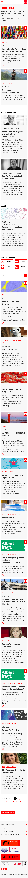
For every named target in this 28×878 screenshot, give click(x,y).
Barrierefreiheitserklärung (14, 874)
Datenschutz (4, 874)
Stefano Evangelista (7, 592)
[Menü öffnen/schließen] (2, 2)
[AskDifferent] (14, 843)
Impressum (24, 874)
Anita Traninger (10, 640)
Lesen (9, 42)
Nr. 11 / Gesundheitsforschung (16, 472)
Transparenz (5, 828)
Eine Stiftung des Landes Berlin (11, 834)
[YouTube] (7, 868)
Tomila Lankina (6, 723)
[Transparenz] (14, 850)
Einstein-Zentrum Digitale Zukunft (11, 340)
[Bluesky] (1, 868)
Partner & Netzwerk (7, 824)
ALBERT (4, 472)
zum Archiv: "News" (8, 813)
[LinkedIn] (3, 868)
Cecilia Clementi (11, 766)
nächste (15, 802)
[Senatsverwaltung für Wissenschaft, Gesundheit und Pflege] (14, 863)
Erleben (4, 295)
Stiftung (4, 42)
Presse (10, 83)
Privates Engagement (8, 831)
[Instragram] (5, 868)
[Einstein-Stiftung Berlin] (25, 2)
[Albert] (14, 857)
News (3, 640)
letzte (21, 802)
